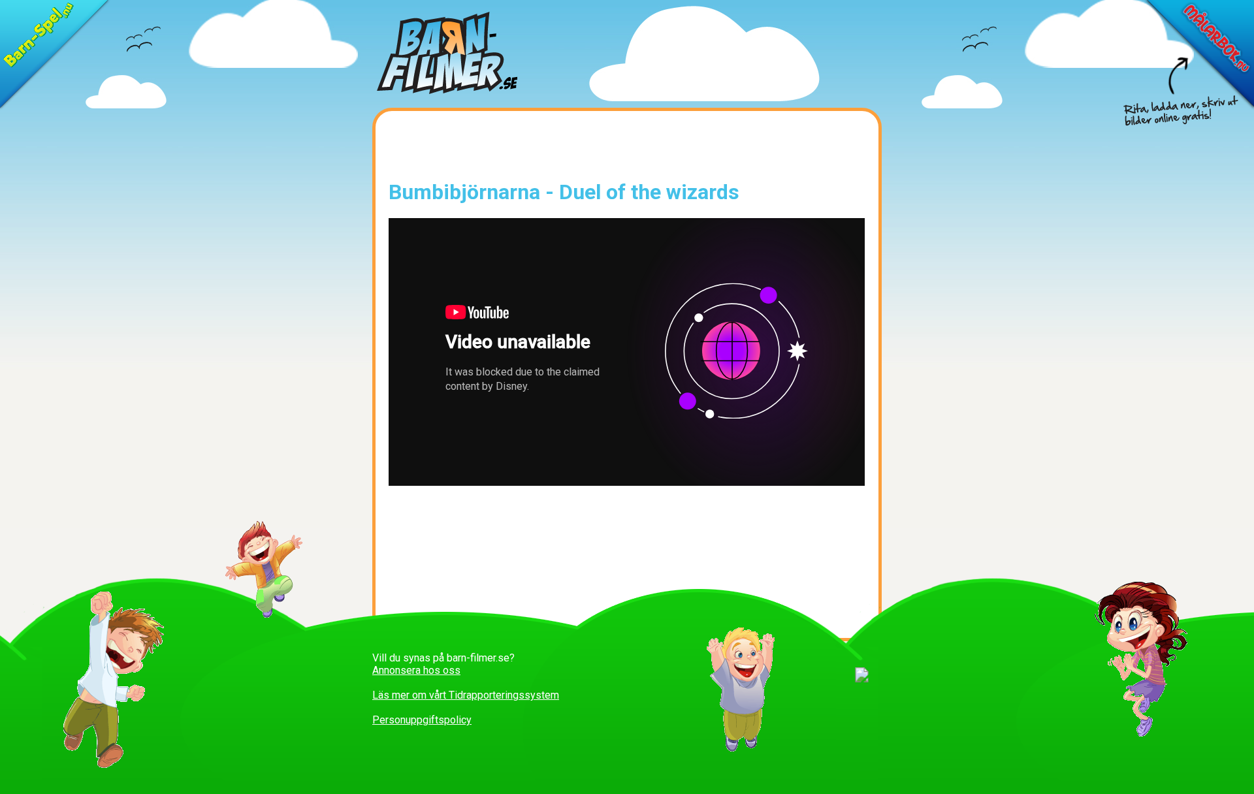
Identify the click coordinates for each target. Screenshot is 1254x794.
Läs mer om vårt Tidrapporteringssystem (465, 695)
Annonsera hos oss (416, 670)
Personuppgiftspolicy (422, 720)
